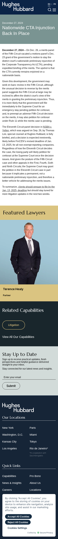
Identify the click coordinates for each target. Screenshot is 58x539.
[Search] (49, 9)
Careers (7, 489)
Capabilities (9, 476)
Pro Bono (35, 476)
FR (55, 4)
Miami (33, 434)
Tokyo (33, 441)
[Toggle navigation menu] (54, 10)
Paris (33, 427)
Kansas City (9, 441)
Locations (35, 489)
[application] (29, 515)
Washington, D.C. (12, 434)
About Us (35, 482)
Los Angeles (9, 448)
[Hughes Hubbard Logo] (17, 6)
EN (49, 4)
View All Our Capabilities (18, 337)
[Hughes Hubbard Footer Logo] (18, 411)
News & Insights (11, 482)
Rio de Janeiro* (39, 448)
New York (8, 427)
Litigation (13, 325)
